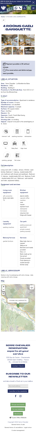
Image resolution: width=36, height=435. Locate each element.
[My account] (24, 8)
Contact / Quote (18, 366)
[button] (29, 8)
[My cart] (29, 8)
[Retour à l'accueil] (3, 8)
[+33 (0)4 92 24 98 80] (20, 8)
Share (3, 20)
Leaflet (23, 330)
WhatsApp (16, 8)
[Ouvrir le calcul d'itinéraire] (3, 293)
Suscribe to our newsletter (18, 375)
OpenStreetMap (31, 330)
